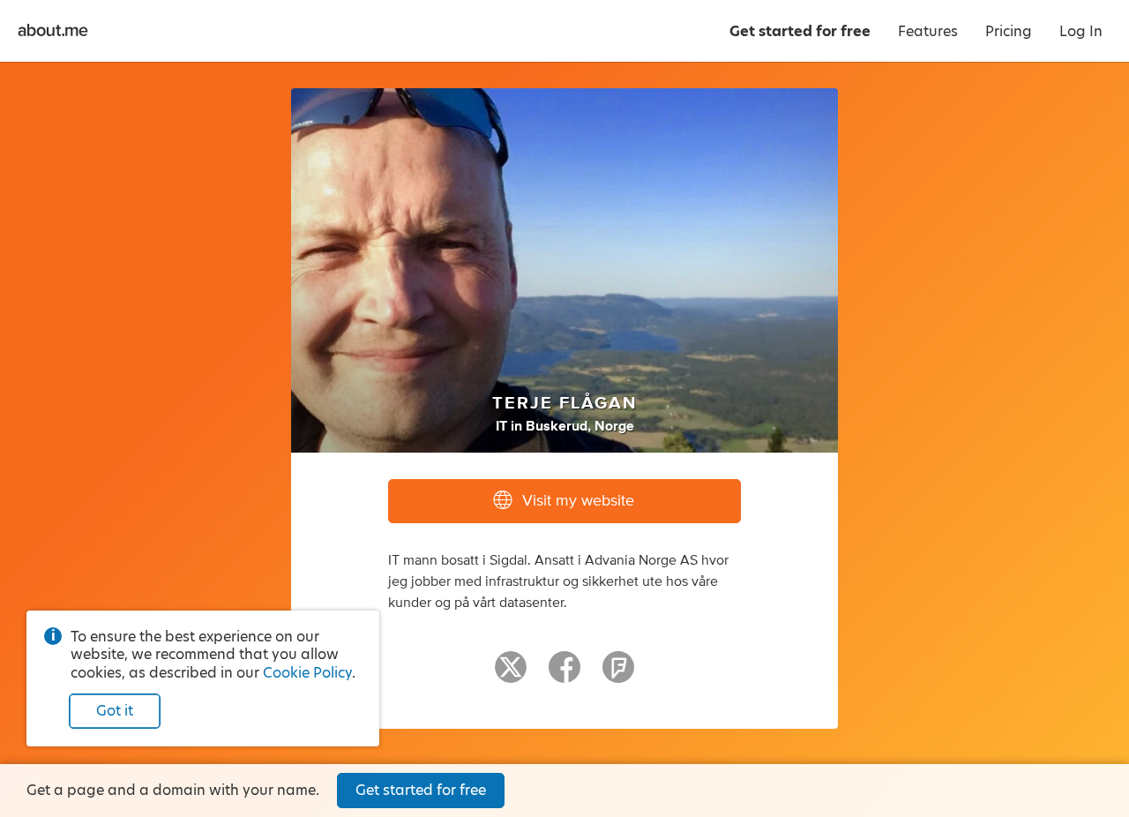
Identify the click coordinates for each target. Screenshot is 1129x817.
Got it (114, 711)
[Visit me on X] (511, 675)
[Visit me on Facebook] (564, 675)
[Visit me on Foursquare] (618, 675)
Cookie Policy (307, 673)
